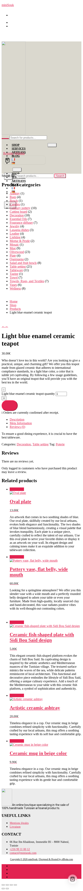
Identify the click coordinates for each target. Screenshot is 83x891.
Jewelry (15, 226)
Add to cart (9, 405)
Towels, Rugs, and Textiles (27, 281)
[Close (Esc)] (15, 885)
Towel (14, 277)
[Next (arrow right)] (7, 888)
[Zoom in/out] (3, 885)
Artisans (19, 180)
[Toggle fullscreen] (7, 885)
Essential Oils (18, 219)
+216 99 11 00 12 (23, 22)
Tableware (16, 270)
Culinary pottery (20, 208)
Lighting (15, 237)
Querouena (17, 259)
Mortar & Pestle (20, 241)
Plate (13, 255)
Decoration (17, 215)
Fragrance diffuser (21, 222)
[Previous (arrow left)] (3, 888)
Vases (13, 285)
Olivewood (17, 252)
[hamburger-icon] (52, 145)
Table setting (18, 266)
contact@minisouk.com (27, 26)
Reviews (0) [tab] (17, 427)
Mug (13, 248)
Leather (14, 233)
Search (60, 175)
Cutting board (18, 211)
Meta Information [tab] (21, 423)
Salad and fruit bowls (23, 263)
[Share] (11, 885)
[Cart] (24, 160)
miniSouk (8, 5)
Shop (16, 145)
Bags (13, 197)
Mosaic (14, 244)
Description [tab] (17, 419)
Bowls (14, 200)
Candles (15, 204)
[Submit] (5, 138)
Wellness (15, 288)
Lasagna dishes (19, 230)
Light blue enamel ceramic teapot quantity (29, 393)
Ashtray (15, 193)
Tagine (14, 274)
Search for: (9, 175)
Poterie (60, 444)
